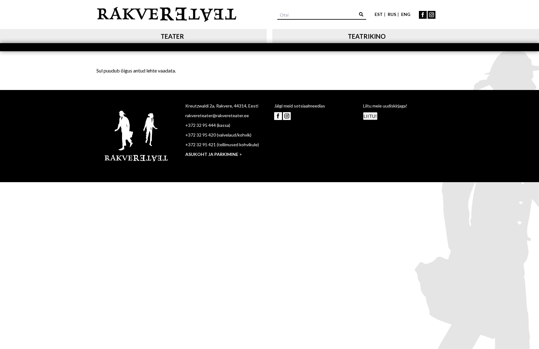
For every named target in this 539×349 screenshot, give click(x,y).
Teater (172, 36)
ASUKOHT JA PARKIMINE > (213, 154)
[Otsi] (361, 14)
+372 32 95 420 (200, 134)
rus (392, 14)
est (379, 14)
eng (405, 14)
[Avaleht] (166, 13)
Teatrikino (367, 36)
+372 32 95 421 (200, 144)
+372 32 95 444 (200, 125)
